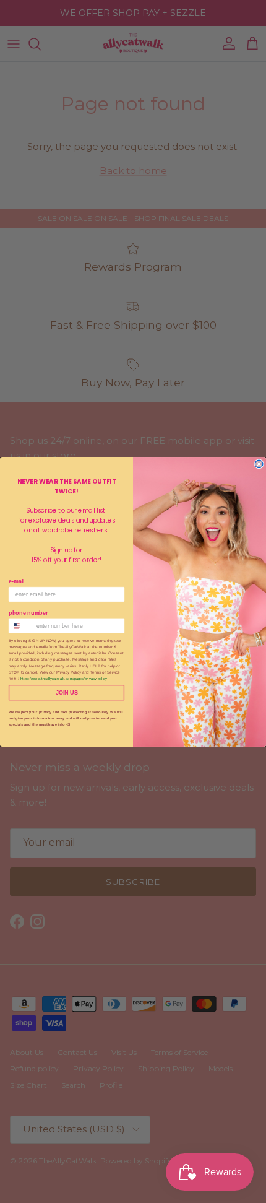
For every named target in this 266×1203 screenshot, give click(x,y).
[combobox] (21, 626)
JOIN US (66, 692)
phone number (28, 612)
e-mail (17, 581)
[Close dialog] (259, 464)
